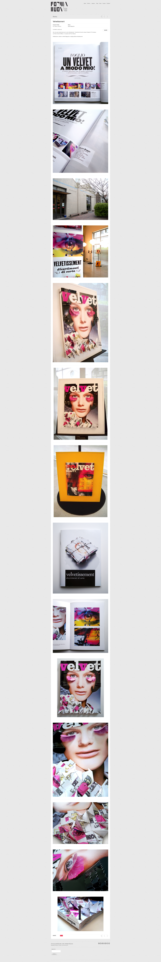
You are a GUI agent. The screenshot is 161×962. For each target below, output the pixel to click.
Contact (104, 3)
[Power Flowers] (104, 16)
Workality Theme (61, 945)
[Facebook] (99, 943)
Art (53, 26)
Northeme (66, 945)
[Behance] (109, 943)
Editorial (59, 26)
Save (62, 935)
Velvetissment (58, 21)
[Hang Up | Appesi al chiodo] (107, 16)
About (85, 3)
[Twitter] (101, 943)
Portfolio (108, 3)
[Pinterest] (104, 943)
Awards (55, 26)
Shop (100, 3)
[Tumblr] (102, 943)
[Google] (106, 943)
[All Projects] (102, 16)
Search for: (54, 949)
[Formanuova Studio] (59, 11)
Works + (88, 3)
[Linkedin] (107, 943)
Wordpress (56, 945)
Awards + (93, 3)
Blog (97, 3)
